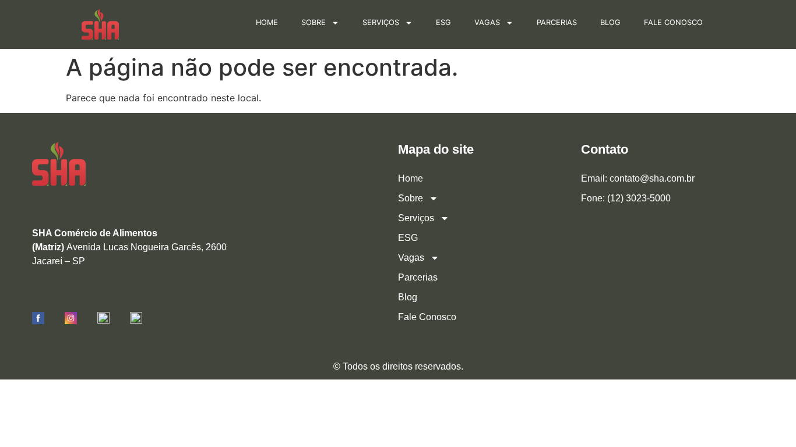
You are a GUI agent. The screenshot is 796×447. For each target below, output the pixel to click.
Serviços (380, 22)
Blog (610, 22)
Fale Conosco (673, 22)
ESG (443, 22)
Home (267, 22)
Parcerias (557, 22)
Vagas (487, 22)
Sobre (313, 22)
